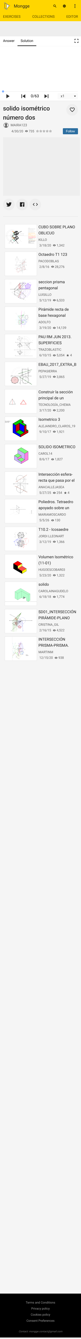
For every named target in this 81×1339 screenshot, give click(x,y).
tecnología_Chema (54, 405)
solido (43, 584)
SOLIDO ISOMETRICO (56, 447)
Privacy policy (40, 1308)
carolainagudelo (53, 591)
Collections (43, 16)
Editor (72, 16)
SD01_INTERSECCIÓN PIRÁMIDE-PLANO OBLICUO (57, 618)
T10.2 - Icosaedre (53, 529)
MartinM (45, 652)
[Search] (55, 6)
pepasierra (47, 371)
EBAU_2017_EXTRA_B (57, 364)
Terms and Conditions (40, 1302)
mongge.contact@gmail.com (45, 1331)
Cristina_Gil (48, 625)
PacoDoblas (48, 261)
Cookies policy (40, 1315)
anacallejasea (51, 487)
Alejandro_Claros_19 (56, 426)
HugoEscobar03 (51, 570)
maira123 (19, 125)
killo (42, 240)
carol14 (45, 454)
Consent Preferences (40, 1321)
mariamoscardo (52, 515)
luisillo (44, 295)
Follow (70, 131)
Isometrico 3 (49, 419)
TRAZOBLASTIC (49, 350)
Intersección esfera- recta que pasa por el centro (56, 480)
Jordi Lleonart (51, 536)
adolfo (44, 322)
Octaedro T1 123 (52, 254)
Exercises (12, 16)
